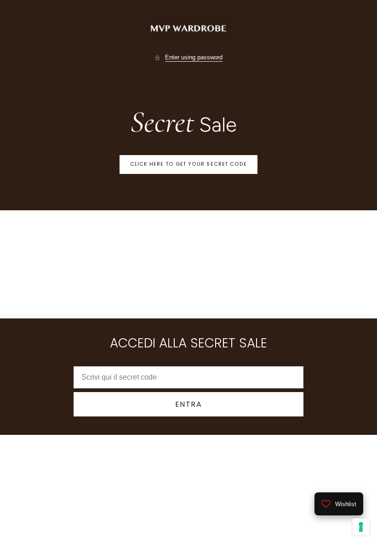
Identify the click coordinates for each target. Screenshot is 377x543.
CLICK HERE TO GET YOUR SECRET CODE (188, 164)
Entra (188, 404)
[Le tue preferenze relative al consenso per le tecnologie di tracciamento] (361, 527)
